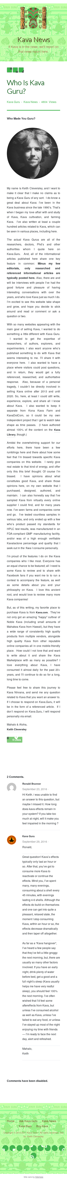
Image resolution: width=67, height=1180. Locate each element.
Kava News (31, 102)
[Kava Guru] (33, 28)
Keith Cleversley (16, 729)
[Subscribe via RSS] (34, 1156)
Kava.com (42, 612)
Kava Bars (25, 1126)
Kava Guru (13, 102)
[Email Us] (55, 1148)
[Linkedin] (34, 1148)
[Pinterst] (41, 1148)
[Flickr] (62, 1148)
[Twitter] (5, 1148)
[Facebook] (12, 1148)
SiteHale (39, 1176)
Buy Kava (42, 1126)
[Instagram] (19, 1148)
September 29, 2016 (34, 841)
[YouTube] (48, 1148)
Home (10, 1121)
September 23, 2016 (34, 789)
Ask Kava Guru (28, 1121)
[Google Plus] (27, 1148)
